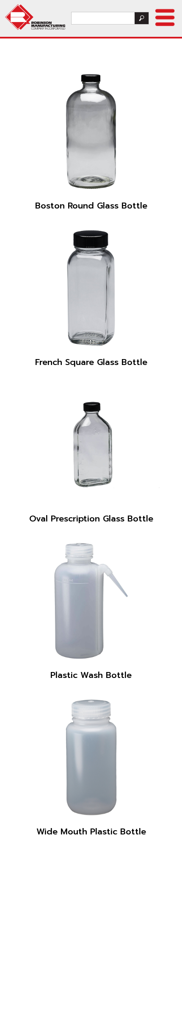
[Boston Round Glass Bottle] (91, 131)
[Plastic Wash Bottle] (90, 601)
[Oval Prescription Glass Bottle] (91, 444)
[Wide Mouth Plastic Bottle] (91, 757)
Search (141, 18)
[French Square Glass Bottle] (91, 288)
